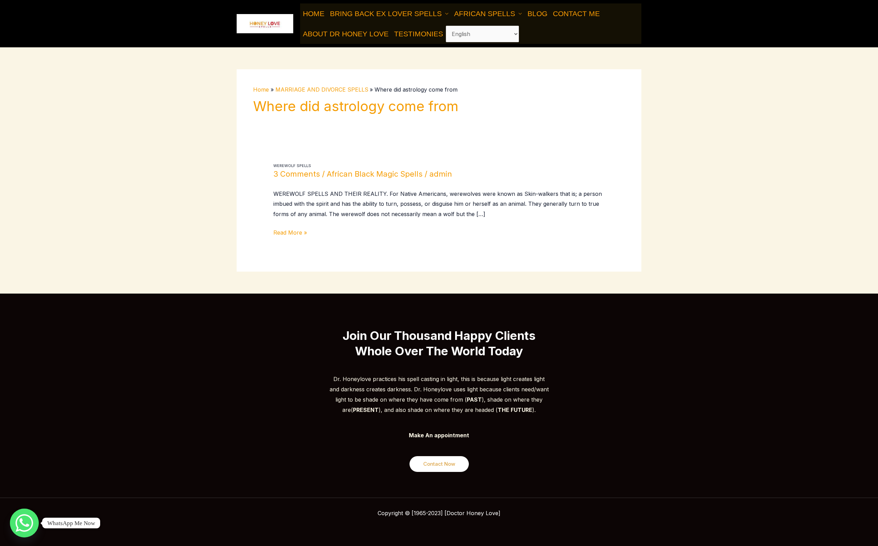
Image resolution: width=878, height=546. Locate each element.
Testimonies (418, 34)
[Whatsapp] (24, 523)
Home (313, 13)
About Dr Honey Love (346, 34)
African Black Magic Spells (375, 173)
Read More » (290, 232)
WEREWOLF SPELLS (292, 165)
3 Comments (296, 173)
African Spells (484, 13)
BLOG (537, 13)
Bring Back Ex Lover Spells (386, 13)
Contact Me (576, 13)
